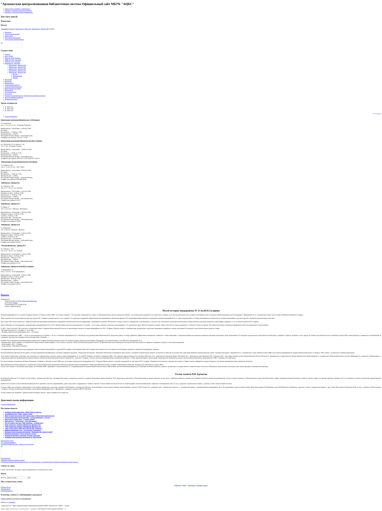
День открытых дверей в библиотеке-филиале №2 (23, 425)
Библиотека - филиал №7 (17, 70)
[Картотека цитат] (7, 441)
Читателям (8, 79)
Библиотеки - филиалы (23, 29)
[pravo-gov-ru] (6, 487)
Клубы (15, 74)
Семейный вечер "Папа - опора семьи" (19, 414)
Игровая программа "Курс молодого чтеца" (21, 434)
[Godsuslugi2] (5, 458)
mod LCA (379, 113)
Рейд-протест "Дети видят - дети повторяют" (21, 421)
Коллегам (8, 81)
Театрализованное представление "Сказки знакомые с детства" (28, 417)
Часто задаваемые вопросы (14, 97)
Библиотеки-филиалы (29, 301)
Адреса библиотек (11, 116)
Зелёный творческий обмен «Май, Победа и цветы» (23, 412)
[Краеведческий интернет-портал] (13, 460)
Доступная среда (10, 92)
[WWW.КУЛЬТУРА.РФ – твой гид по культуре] (17, 444)
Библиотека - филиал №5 (17, 67)
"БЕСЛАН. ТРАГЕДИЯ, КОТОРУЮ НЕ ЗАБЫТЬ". (24, 428)
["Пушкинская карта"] (12, 456)
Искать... (4, 477)
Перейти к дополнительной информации (19, 12)
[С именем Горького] (8, 442)
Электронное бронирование (14, 39)
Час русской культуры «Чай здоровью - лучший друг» (24, 423)
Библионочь (9, 90)
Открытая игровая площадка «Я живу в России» (22, 435)
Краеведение (9, 83)
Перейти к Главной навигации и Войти (18, 10)
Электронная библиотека (13, 87)
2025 (7, 109)
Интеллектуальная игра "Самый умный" (20, 419)
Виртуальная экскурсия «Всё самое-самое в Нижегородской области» (30, 416)
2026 (7, 107)
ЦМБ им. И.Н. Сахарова (13, 60)
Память (15, 78)
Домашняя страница (8, 29)
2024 (7, 110)
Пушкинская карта (11, 99)
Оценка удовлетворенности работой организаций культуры (25, 96)
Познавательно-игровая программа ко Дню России (23, 437)
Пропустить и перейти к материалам (17, 9)
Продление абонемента (13, 38)
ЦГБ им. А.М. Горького (13, 58)
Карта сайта (9, 36)
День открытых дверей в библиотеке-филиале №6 (23, 426)
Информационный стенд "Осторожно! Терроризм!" (23, 430)
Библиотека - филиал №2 (17, 65)
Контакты (8, 32)
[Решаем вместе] (7, 491)
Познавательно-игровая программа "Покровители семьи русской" (29, 432)
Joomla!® (12, 502)
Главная (7, 54)
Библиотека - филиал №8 (40, 29)
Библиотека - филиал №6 (17, 69)
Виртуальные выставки (13, 88)
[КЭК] (39, 462)
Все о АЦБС (9, 56)
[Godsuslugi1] (5, 489)
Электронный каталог (12, 34)
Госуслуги (8, 94)
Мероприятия (17, 76)
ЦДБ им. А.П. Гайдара (12, 61)
